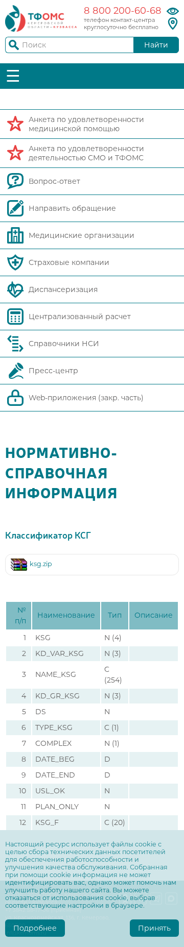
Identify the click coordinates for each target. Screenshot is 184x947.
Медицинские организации (81, 235)
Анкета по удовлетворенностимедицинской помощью (86, 124)
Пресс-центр (53, 370)
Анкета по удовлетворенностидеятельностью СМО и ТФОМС (86, 153)
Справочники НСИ (64, 343)
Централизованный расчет (80, 316)
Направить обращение (72, 208)
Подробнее (35, 928)
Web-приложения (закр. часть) (86, 397)
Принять (154, 928)
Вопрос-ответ (54, 181)
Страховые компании (69, 262)
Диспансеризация (63, 289)
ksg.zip (41, 564)
